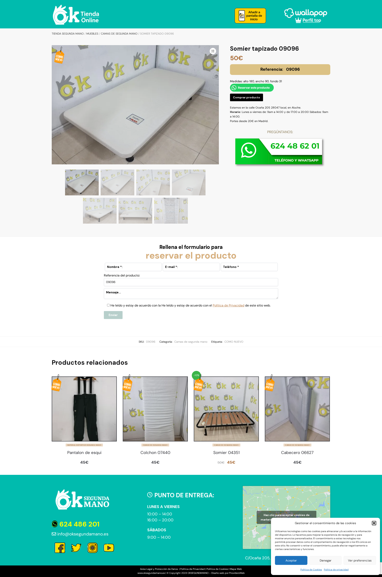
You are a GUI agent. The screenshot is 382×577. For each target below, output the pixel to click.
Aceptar (291, 560)
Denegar (325, 560)
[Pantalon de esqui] (84, 408)
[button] (374, 523)
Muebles (92, 33)
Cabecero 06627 (297, 452)
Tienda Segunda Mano (68, 33)
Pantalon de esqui (84, 452)
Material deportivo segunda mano (84, 445)
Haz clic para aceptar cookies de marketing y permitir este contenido (287, 517)
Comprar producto (246, 97)
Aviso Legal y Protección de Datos (159, 569)
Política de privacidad (336, 569)
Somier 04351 (226, 452)
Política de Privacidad (228, 305)
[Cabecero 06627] (297, 408)
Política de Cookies (311, 569)
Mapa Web (236, 569)
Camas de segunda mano (119, 33)
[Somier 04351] (226, 408)
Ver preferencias (360, 560)
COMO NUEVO (233, 341)
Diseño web (217, 573)
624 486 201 (78, 524)
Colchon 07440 (155, 452)
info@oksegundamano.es (82, 534)
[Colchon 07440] (155, 408)
